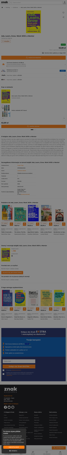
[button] (14, 451)
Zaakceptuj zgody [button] (14, 447)
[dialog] (14, 440)
